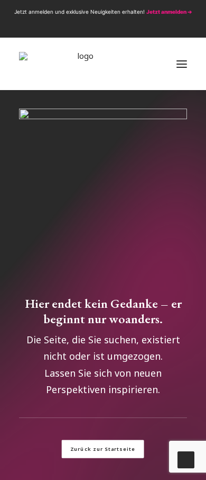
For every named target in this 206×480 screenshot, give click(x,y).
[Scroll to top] (185, 459)
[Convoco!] (81, 64)
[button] (82, 26)
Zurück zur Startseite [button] (103, 448)
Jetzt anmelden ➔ (169, 11)
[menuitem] (82, 26)
